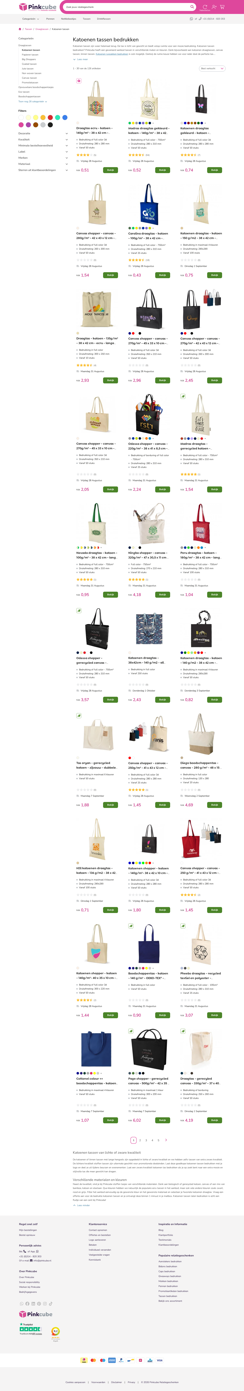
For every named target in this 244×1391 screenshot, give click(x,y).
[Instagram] (44, 1304)
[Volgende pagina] (165, 1140)
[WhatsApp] (191, 18)
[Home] (19, 29)
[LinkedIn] (33, 1304)
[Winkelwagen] (222, 7)
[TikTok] (50, 1304)
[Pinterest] (39, 1304)
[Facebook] (27, 1304)
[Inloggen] (214, 7)
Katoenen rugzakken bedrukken (112, 54)
